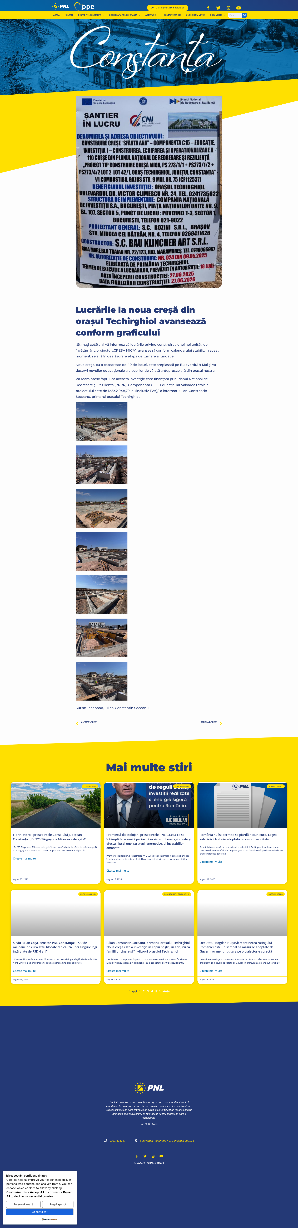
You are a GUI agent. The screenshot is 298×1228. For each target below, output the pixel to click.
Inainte (164, 991)
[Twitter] (218, 8)
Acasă (56, 15)
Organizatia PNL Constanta (123, 15)
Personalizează (23, 1204)
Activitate (150, 15)
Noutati (69, 15)
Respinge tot (58, 1204)
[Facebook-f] (208, 8)
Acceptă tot (40, 1212)
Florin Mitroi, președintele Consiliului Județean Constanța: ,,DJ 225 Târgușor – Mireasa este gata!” (49, 837)
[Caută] (244, 15)
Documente (216, 15)
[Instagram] (228, 8)
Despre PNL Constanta (89, 15)
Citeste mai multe (24, 858)
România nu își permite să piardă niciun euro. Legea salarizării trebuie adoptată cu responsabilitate (238, 837)
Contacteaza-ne (172, 15)
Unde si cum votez (195, 15)
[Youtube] (239, 8)
